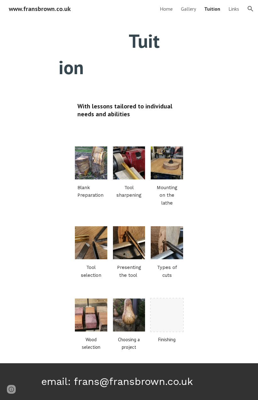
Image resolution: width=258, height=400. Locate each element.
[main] (110, 54)
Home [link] (166, 9)
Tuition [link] (212, 9)
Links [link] (233, 9)
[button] (250, 8)
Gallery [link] (188, 9)
